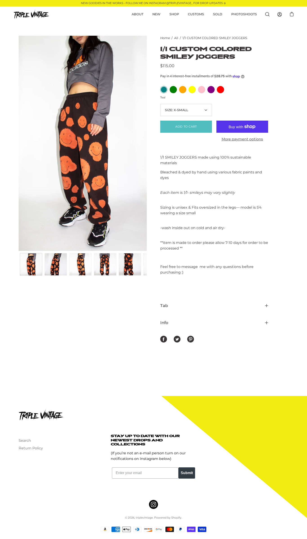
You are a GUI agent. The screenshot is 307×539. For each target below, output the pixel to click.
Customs (196, 14)
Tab (164, 305)
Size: (176, 110)
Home (165, 38)
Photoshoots (244, 14)
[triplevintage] (31, 14)
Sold (217, 14)
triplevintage (144, 517)
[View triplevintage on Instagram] (153, 504)
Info (164, 322)
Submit (187, 473)
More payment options (242, 139)
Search (25, 440)
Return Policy (31, 448)
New (156, 14)
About (137, 14)
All (176, 38)
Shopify (176, 517)
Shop (174, 14)
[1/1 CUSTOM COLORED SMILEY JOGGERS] (31, 264)
